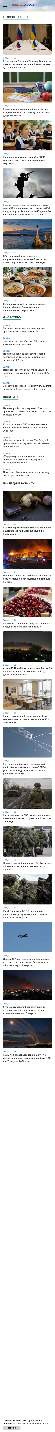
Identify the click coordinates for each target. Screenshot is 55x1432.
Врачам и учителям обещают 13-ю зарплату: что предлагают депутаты (26, 341)
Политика (10, 397)
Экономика (12, 317)
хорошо (12, 1428)
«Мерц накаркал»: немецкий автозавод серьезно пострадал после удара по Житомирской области (23, 458)
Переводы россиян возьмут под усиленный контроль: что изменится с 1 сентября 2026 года (26, 372)
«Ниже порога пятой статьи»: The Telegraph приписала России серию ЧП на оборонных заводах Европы (26, 442)
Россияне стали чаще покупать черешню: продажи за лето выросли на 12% (25, 328)
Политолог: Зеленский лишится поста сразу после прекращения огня (26, 472)
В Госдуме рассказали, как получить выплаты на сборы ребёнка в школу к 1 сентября (27, 386)
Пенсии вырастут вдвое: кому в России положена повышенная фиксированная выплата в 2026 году (24, 356)
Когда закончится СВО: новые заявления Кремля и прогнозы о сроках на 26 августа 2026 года (25, 426)
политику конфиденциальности (32, 1423)
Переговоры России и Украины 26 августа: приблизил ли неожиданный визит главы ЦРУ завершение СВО (27, 410)
